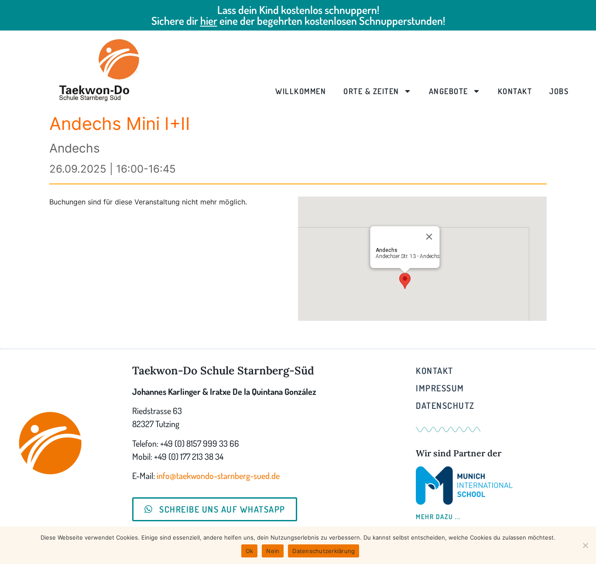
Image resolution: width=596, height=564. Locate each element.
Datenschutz (445, 405)
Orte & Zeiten (371, 91)
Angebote (448, 91)
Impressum (440, 388)
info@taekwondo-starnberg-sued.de (218, 475)
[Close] (429, 236)
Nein (272, 550)
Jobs (559, 91)
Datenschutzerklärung (323, 550)
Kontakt (515, 91)
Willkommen (300, 91)
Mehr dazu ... (438, 517)
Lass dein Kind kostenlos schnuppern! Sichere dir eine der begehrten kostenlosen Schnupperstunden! (298, 15)
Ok (249, 550)
